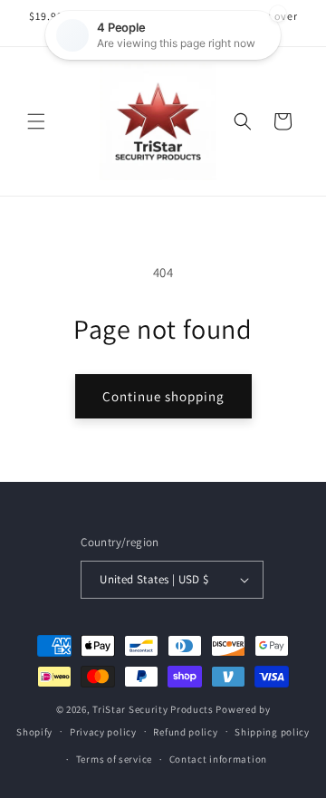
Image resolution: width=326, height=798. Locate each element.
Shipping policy (272, 732)
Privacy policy (103, 732)
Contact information (218, 759)
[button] (36, 121)
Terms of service (114, 759)
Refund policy (185, 732)
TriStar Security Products (153, 709)
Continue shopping (163, 396)
